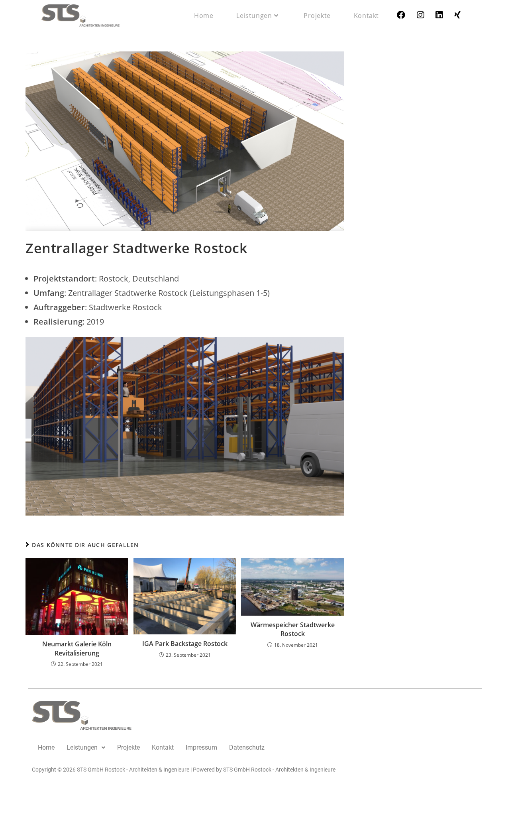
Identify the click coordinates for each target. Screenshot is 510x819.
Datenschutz (247, 747)
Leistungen (82, 747)
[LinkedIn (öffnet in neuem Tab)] (439, 15)
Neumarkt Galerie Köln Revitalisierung (77, 648)
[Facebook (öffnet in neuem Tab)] (401, 15)
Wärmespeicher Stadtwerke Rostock (293, 629)
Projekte (128, 747)
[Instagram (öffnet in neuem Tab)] (420, 15)
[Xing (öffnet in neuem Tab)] (457, 15)
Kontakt (163, 747)
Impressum (201, 747)
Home (46, 747)
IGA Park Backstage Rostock (185, 643)
